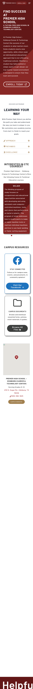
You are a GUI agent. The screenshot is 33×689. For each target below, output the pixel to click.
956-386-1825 (17, 396)
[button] (29, 3)
